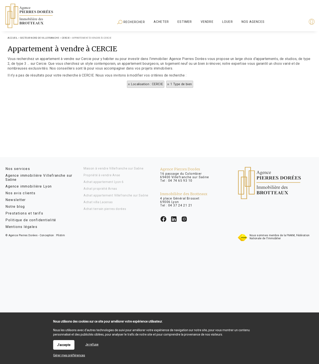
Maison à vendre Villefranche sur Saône (114, 168)
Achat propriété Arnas (100, 188)
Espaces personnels (295, 22)
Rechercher (134, 22)
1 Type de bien (181, 84)
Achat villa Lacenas (98, 202)
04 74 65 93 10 (180, 180)
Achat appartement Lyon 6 (104, 182)
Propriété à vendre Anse (102, 175)
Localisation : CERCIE (147, 84)
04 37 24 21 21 (180, 205)
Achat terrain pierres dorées (105, 209)
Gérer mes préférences (69, 355)
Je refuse (92, 344)
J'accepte (64, 345)
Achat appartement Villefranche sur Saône (116, 195)
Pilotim (60, 235)
